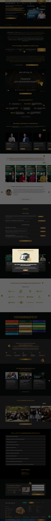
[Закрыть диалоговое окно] (50, 1)
